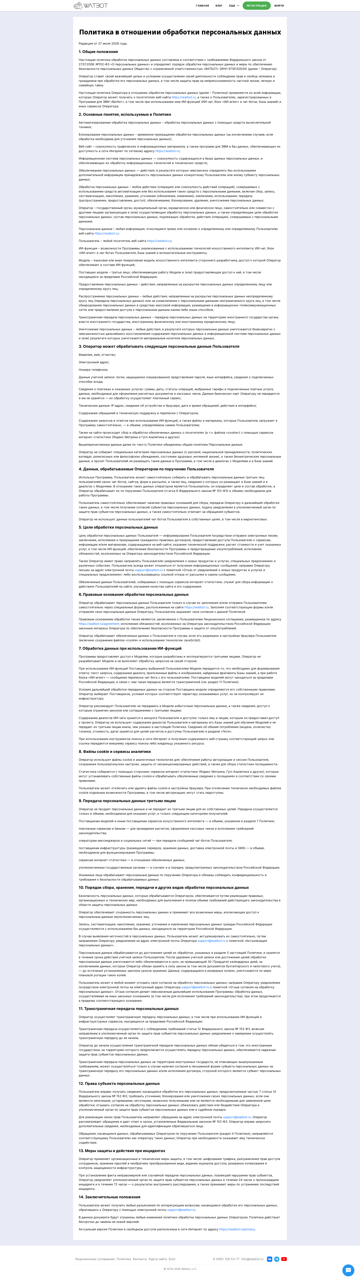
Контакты (140, 1259)
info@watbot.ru (252, 1259)
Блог (219, 5)
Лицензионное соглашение (95, 1259)
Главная (202, 5)
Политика (124, 1259)
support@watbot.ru (149, 570)
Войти (279, 5)
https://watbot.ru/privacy (237, 1229)
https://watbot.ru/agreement (99, 624)
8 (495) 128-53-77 (226, 1259)
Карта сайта (158, 1259)
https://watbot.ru (184, 97)
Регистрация (257, 5)
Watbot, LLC (188, 1268)
